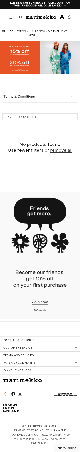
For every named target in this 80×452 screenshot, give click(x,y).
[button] (11, 17)
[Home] (3, 31)
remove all (61, 150)
